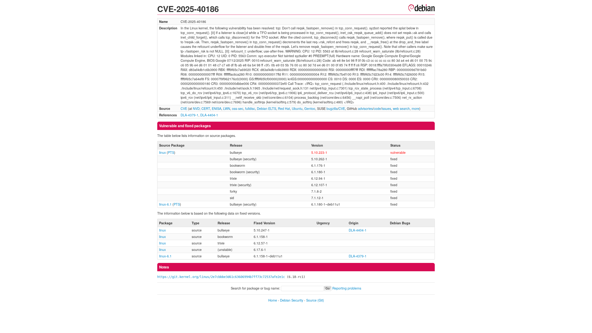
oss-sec (237, 108)
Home (272, 300)
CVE (184, 108)
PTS (171, 152)
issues (386, 108)
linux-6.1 (165, 204)
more (415, 108)
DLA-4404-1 (209, 115)
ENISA (216, 108)
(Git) (321, 300)
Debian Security (291, 300)
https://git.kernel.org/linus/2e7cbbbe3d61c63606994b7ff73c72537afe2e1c (221, 277)
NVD (196, 108)
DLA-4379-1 (189, 115)
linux (162, 152)
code (377, 108)
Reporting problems (346, 288)
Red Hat (284, 108)
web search (401, 108)
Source (311, 300)
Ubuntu (297, 108)
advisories (365, 108)
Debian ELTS (266, 108)
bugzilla (332, 108)
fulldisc (250, 108)
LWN (226, 108)
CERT (205, 108)
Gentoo (309, 108)
